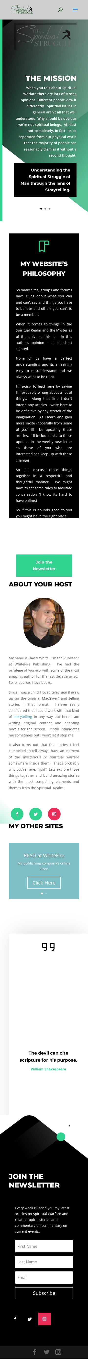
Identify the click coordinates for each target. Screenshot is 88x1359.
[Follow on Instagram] (54, 814)
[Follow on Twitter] (35, 814)
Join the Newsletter (44, 565)
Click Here (44, 882)
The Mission (51, 78)
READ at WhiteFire (44, 855)
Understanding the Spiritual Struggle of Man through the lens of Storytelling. (45, 180)
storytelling (23, 716)
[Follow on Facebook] (17, 814)
